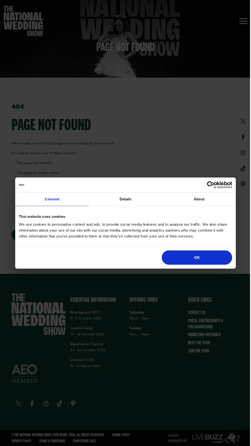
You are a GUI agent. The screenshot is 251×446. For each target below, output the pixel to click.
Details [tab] (126, 199)
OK (197, 257)
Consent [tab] (52, 199)
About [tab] (199, 199)
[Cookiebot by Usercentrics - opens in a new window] (210, 185)
